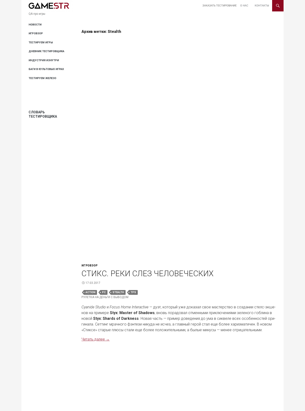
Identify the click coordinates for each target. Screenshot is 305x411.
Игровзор (89, 265)
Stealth (118, 292)
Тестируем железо (42, 78)
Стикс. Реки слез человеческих (147, 273)
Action (90, 292)
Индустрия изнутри (44, 60)
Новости (35, 24)
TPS (133, 292)
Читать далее (95, 339)
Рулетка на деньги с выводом (104, 297)
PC (104, 292)
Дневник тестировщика (46, 51)
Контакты (262, 5)
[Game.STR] (51, 5)
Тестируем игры (41, 42)
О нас (244, 5)
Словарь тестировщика (43, 114)
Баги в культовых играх (46, 69)
